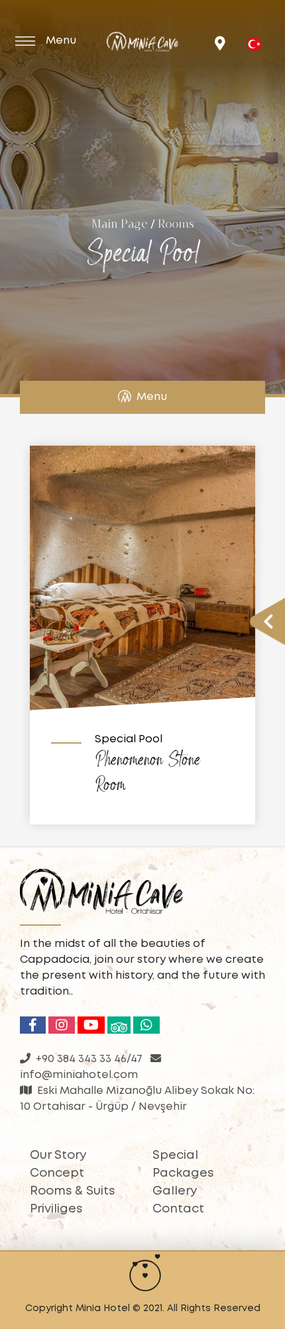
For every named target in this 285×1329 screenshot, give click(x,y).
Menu (152, 397)
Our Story (58, 1155)
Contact (178, 1209)
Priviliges (56, 1209)
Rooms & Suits (72, 1191)
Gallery (175, 1191)
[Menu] (30, 39)
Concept (57, 1173)
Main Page (119, 225)
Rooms (176, 225)
